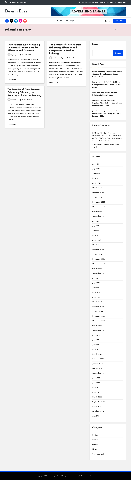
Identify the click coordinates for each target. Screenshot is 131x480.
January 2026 (97, 197)
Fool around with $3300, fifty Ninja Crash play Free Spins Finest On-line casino (106, 84)
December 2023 (98, 316)
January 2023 (97, 364)
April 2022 (96, 392)
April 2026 (96, 183)
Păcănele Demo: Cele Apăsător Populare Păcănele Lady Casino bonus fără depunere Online (107, 103)
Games (95, 444)
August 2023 (97, 335)
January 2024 (97, 311)
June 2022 (96, 383)
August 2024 (97, 278)
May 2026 (96, 178)
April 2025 (96, 240)
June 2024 (96, 288)
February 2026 (98, 192)
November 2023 (98, 321)
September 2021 (98, 402)
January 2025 (97, 254)
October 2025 (97, 211)
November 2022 (98, 368)
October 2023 (97, 326)
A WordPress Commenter (102, 144)
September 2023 (99, 330)
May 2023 (96, 349)
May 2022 (96, 387)
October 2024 (97, 269)
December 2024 (98, 259)
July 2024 (96, 283)
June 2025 (96, 231)
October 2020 (98, 411)
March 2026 (97, 188)
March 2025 (97, 245)
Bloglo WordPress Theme (85, 476)
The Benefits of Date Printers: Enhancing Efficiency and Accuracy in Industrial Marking (24, 92)
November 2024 (98, 264)
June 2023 (96, 345)
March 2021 (97, 406)
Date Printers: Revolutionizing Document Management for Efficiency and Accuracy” (23, 48)
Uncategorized (98, 454)
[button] (119, 21)
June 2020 (96, 416)
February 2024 (98, 307)
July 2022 (96, 378)
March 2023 (97, 354)
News (94, 449)
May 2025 (96, 235)
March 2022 (97, 397)
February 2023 (98, 359)
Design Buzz (16, 11)
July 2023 (96, 340)
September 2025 (99, 216)
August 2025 (97, 221)
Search (95, 44)
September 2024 (99, 273)
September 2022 (99, 373)
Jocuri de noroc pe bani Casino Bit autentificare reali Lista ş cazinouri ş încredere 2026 (106, 113)
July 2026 (96, 169)
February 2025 (98, 250)
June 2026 (96, 173)
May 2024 (96, 292)
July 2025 (96, 226)
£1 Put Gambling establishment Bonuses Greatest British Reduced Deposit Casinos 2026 (107, 74)
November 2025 (98, 207)
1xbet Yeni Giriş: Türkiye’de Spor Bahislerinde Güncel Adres (104, 94)
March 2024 (97, 302)
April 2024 (96, 297)
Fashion (95, 440)
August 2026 (97, 164)
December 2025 (98, 202)
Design (95, 435)
